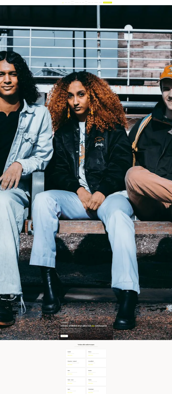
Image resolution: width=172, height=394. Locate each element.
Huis (80, 2)
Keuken (83, 2)
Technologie (96, 2)
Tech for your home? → (107, 2)
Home (63, 2)
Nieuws (89, 2)
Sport (92, 2)
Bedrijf (66, 2)
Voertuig (100, 2)
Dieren (69, 2)
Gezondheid (77, 2)
